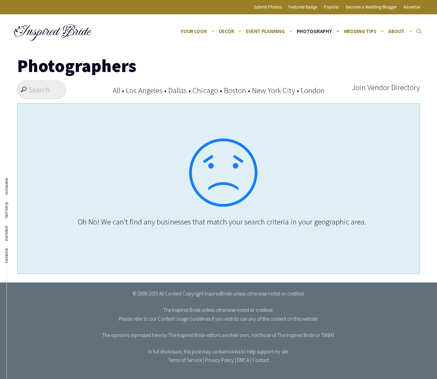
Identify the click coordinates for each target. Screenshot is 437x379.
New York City (273, 90)
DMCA (243, 360)
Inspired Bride (52, 31)
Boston (235, 90)
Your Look (194, 31)
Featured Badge (302, 7)
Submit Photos (268, 7)
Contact (260, 360)
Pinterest (7, 233)
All (116, 90)
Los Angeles (144, 90)
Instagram (7, 186)
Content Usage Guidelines (184, 319)
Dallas (177, 90)
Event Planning (265, 31)
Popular (331, 7)
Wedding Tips (360, 31)
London (313, 90)
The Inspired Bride (182, 310)
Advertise (412, 7)
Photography (314, 31)
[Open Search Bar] (419, 31)
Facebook (7, 255)
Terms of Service (185, 360)
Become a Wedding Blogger (371, 7)
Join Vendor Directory (386, 87)
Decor (226, 31)
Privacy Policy (219, 360)
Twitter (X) (7, 210)
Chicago (205, 90)
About (396, 31)
